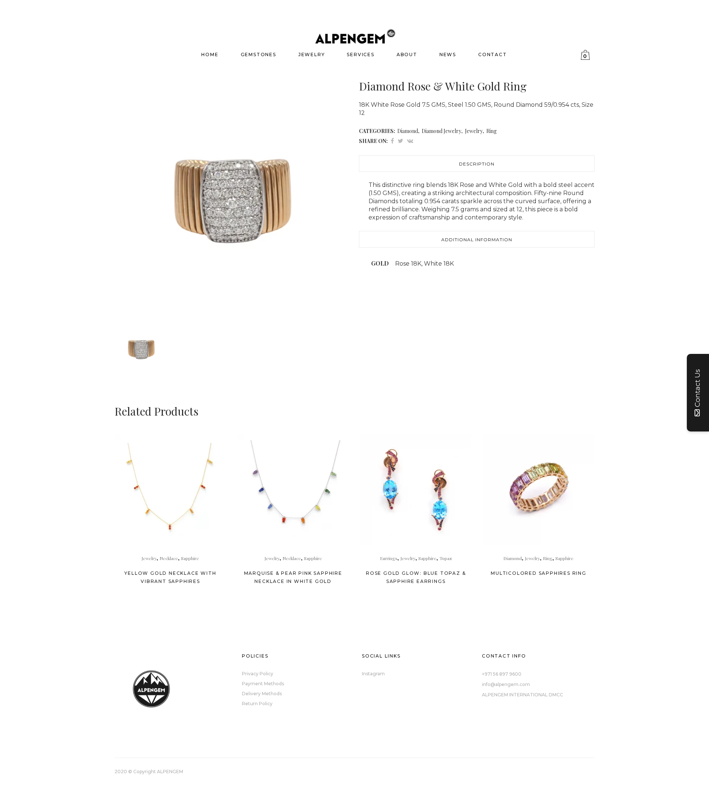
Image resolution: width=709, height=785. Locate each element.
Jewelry (474, 130)
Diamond (407, 130)
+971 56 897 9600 (501, 674)
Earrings (388, 558)
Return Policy (257, 703)
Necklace (169, 558)
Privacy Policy (257, 673)
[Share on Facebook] (392, 140)
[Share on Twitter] (400, 140)
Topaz (445, 558)
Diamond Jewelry (441, 130)
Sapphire (190, 558)
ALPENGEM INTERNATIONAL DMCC (522, 694)
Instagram (373, 673)
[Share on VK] (410, 140)
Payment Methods (263, 683)
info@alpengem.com (506, 684)
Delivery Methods (262, 693)
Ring (491, 130)
